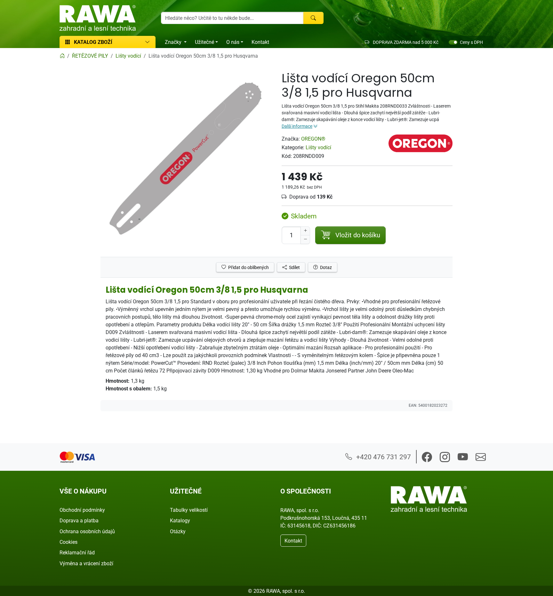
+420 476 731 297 (383, 457)
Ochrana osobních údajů (87, 531)
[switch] (453, 42)
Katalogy (180, 520)
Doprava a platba (79, 520)
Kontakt (260, 42)
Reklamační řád (77, 552)
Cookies (68, 542)
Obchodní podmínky (82, 510)
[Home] (62, 56)
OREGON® (313, 138)
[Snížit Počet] (305, 239)
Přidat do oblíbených (248, 267)
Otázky (178, 531)
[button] (427, 457)
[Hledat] (313, 18)
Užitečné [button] (204, 42)
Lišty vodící (318, 147)
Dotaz (325, 267)
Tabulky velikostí (189, 510)
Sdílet (294, 267)
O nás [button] (232, 42)
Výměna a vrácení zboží (86, 563)
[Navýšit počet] (305, 230)
